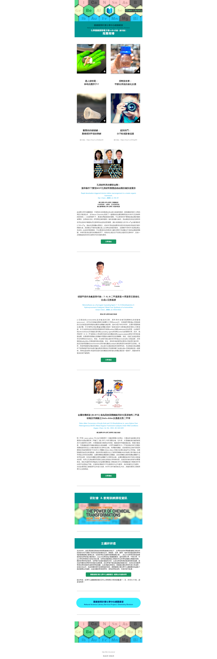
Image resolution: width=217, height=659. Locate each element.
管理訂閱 (111, 656)
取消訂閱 (105, 656)
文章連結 (108, 241)
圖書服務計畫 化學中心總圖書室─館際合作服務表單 (108, 574)
